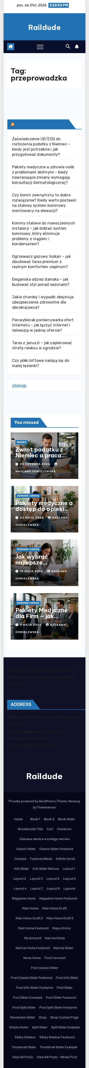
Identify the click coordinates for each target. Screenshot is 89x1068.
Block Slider (66, 819)
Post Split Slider (24, 1007)
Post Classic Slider (44, 968)
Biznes (21, 442)
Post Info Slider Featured (34, 987)
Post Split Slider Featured (58, 1007)
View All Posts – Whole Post (57, 1057)
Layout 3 (36, 878)
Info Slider (21, 868)
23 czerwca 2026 (35, 464)
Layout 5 (69, 878)
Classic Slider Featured (56, 849)
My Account (32, 938)
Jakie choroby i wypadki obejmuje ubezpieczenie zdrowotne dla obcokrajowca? (43, 302)
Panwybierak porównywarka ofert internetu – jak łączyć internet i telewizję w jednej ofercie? (43, 325)
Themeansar (46, 807)
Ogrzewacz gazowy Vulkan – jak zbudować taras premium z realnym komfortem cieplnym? (41, 261)
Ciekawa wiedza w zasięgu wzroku (44, 839)
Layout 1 (69, 868)
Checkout (64, 829)
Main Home (30, 908)
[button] (68, 46)
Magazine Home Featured (58, 898)
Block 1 (35, 819)
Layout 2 (19, 878)
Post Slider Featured (61, 997)
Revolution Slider (22, 1017)
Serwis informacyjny (41, 124)
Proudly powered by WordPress (32, 801)
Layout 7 (36, 888)
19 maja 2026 (32, 571)
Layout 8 (53, 888)
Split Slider (39, 1027)
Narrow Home (55, 938)
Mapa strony (61, 928)
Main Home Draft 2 (29, 918)
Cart (50, 829)
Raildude (44, 27)
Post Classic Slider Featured (31, 977)
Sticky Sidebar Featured (57, 1037)
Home (18, 819)
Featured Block (41, 859)
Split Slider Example (65, 1027)
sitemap (19, 385)
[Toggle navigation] (40, 47)
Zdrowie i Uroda (28, 495)
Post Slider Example (27, 997)
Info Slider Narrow (46, 868)
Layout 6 (20, 888)
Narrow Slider (63, 948)
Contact (20, 859)
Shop (43, 1017)
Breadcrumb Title (30, 829)
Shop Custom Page (64, 1017)
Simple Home (18, 1027)
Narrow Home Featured (33, 948)
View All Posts (22, 1057)
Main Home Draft (54, 908)
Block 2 (49, 819)
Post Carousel (55, 958)
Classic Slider (26, 849)
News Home (32, 958)
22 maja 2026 (32, 517)
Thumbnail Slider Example (58, 1047)
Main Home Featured (33, 928)
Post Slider (65, 987)
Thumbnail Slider (24, 1047)
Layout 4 (53, 878)
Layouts (69, 888)
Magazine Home (24, 898)
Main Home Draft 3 (60, 918)
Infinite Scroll (65, 859)
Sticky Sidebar (25, 1037)
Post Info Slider (67, 977)
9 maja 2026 (31, 624)
